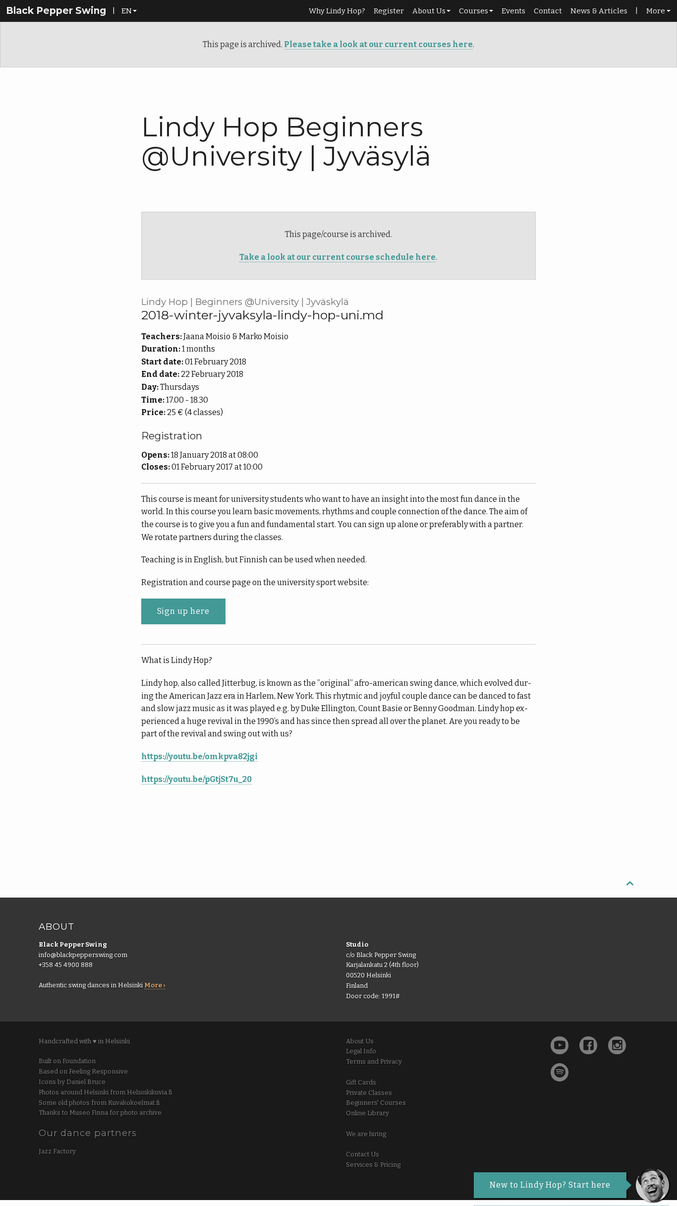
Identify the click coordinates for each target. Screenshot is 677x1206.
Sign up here (183, 611)
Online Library (367, 1113)
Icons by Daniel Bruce (72, 1081)
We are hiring (366, 1134)
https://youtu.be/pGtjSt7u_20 (196, 779)
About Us (429, 10)
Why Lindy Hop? (337, 10)
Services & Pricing (373, 1164)
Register (389, 10)
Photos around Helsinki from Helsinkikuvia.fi (105, 1092)
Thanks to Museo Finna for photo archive (100, 1112)
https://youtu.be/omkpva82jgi (199, 756)
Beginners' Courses (376, 1102)
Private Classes (369, 1092)
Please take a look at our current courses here (378, 44)
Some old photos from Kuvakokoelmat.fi (99, 1102)
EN (126, 10)
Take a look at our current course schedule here (337, 257)
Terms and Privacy (374, 1061)
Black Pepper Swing (56, 10)
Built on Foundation (67, 1061)
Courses (473, 10)
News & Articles (598, 10)
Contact (548, 10)
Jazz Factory (57, 1151)
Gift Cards (361, 1082)
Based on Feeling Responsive (83, 1071)
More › (154, 985)
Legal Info (361, 1051)
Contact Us (362, 1154)
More (655, 10)
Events (513, 10)
